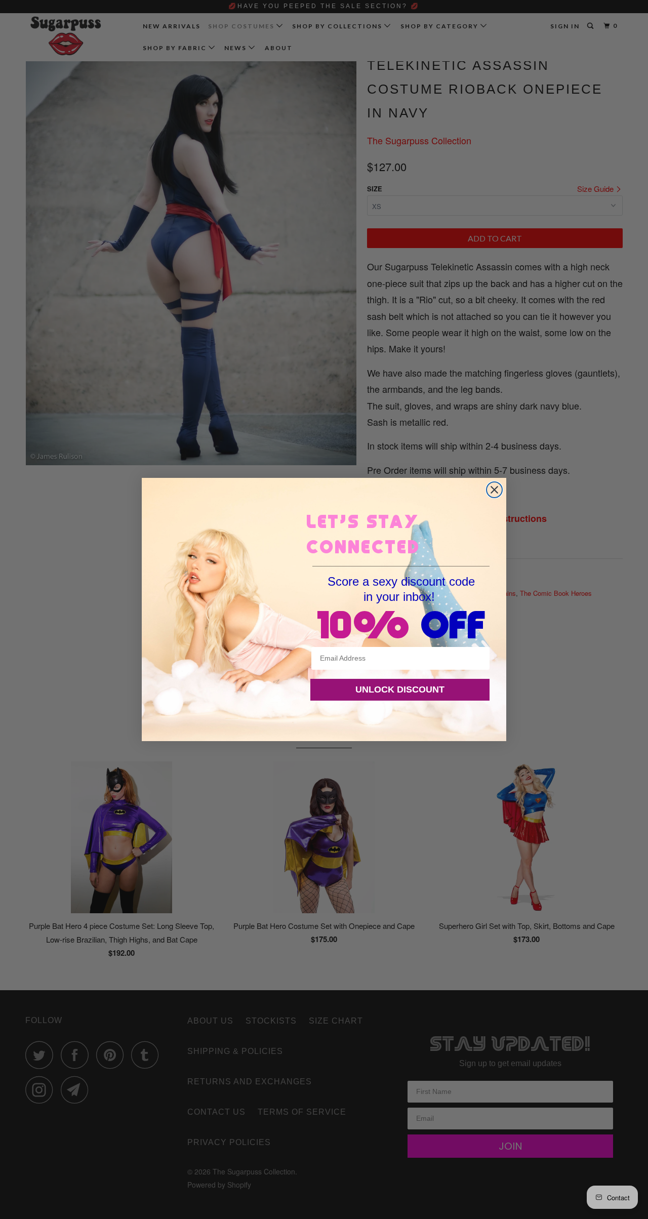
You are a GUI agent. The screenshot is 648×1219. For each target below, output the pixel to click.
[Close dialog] (494, 490)
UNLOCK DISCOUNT (399, 689)
